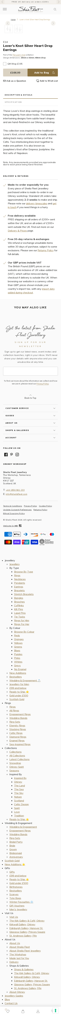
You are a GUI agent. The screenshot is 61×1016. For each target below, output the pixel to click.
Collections (15, 751)
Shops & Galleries (23, 969)
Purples (18, 654)
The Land (19, 785)
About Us (14, 943)
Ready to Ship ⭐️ (19, 691)
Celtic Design (21, 804)
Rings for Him (21, 620)
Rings (17, 575)
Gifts (12, 871)
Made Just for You (19, 958)
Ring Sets (14, 721)
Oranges (19, 639)
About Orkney (17, 991)
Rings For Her (21, 624)
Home (13, 19)
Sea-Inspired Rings (19, 744)
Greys (17, 665)
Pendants (19, 582)
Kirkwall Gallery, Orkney (22, 924)
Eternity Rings (17, 725)
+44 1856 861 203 (15, 490)
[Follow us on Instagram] (17, 454)
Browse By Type (23, 571)
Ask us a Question (16, 81)
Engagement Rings (20, 714)
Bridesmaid (15, 853)
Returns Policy (46, 250)
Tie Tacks (19, 616)
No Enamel (20, 669)
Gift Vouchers (16, 905)
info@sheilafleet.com (16, 494)
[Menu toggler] (4, 9)
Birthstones (16, 886)
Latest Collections (19, 759)
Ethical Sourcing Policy (14, 513)
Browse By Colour (24, 631)
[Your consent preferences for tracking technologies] (55, 1010)
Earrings (18, 586)
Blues (17, 650)
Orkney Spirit (16, 766)
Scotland (19, 800)
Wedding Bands (18, 718)
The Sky (18, 793)
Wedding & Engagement (23, 826)
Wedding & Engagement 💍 (25, 680)
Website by (10, 526)
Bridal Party (16, 841)
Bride (12, 845)
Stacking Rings (17, 729)
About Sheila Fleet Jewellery (25, 950)
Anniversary (16, 856)
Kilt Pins (18, 609)
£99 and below (17, 688)
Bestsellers (15, 676)
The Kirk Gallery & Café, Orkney (27, 920)
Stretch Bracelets (24, 594)
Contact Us (11, 1003)
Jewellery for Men (19, 684)
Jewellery (14, 564)
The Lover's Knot (18, 55)
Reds (17, 635)
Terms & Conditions (12, 506)
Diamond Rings (17, 736)
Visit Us (13, 916)
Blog (7, 999)
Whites (18, 661)
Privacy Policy (42, 384)
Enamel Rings (17, 740)
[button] (55, 9)
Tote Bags (15, 898)
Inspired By (20, 778)
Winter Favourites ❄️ (21, 901)
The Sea (19, 789)
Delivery (14, 961)
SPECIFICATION (13, 102)
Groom (13, 849)
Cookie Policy (45, 506)
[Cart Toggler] (23, 1011)
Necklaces (20, 579)
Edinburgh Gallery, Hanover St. (26, 928)
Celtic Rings (16, 733)
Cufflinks (19, 605)
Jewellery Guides (14, 995)
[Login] (38, 1011)
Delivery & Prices (17, 230)
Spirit (17, 808)
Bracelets (19, 590)
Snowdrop (15, 763)
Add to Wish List (49, 81)
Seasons (14, 770)
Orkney (18, 781)
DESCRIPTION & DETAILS (19, 95)
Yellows (18, 642)
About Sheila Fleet (19, 946)
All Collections (17, 755)
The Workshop (17, 954)
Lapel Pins (20, 612)
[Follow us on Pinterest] (11, 454)
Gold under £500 (18, 695)
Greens (18, 646)
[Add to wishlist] (8, 1011)
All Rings (14, 710)
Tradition (19, 815)
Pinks (17, 658)
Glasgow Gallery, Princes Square (27, 931)
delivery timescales (36, 203)
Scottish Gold (16, 699)
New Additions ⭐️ (15, 864)
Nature (18, 796)
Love (17, 811)
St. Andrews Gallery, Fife (23, 935)
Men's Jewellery (18, 909)
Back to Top (30, 398)
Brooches (19, 601)
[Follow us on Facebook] (6, 454)
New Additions (17, 673)
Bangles (18, 597)
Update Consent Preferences (17, 509)
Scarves (13, 894)
